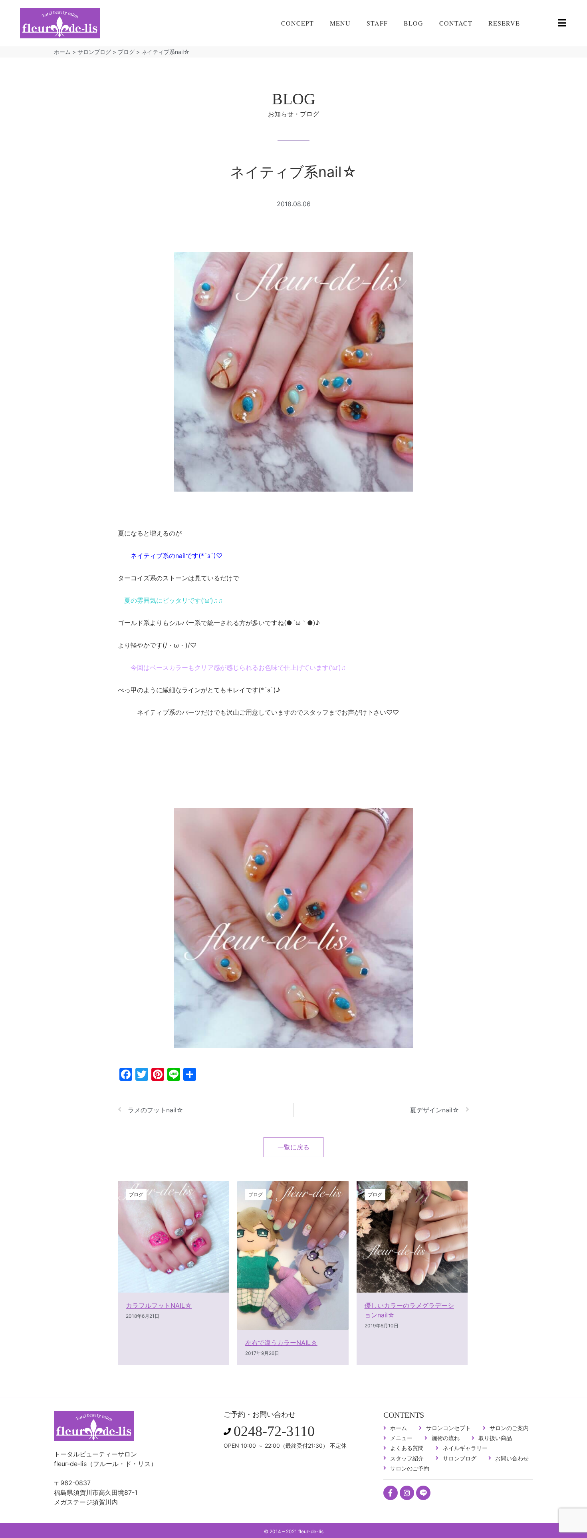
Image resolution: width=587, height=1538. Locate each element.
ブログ (126, 51)
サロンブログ (94, 51)
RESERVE (504, 23)
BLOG (413, 23)
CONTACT (455, 23)
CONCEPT (297, 23)
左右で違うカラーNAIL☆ (281, 1343)
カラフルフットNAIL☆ (159, 1305)
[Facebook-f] (390, 1493)
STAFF (377, 23)
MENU (340, 23)
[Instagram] (407, 1493)
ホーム (62, 51)
